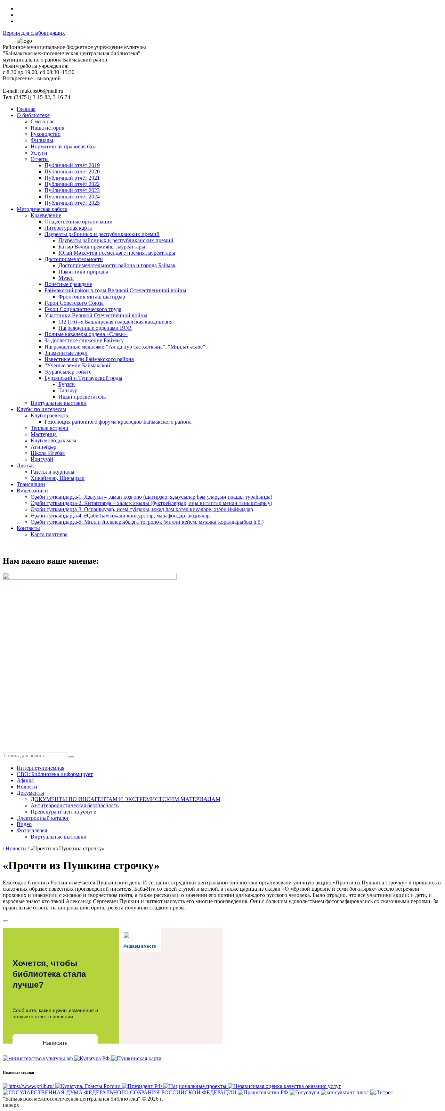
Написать (55, 1043)
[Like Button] (5, 921)
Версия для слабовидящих (34, 33)
